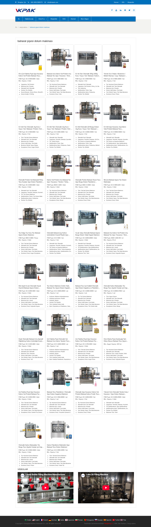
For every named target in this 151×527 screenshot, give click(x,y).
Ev (19, 19)
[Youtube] (116, 10)
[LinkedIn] (120, 10)
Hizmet (116, 2)
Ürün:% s (42, 19)
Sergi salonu (131, 523)
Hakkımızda (29, 19)
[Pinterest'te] (125, 10)
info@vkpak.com (52, 2)
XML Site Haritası (120, 523)
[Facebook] (112, 10)
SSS (123, 2)
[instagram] (134, 10)
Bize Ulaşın (85, 19)
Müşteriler (131, 2)
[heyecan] (129, 10)
